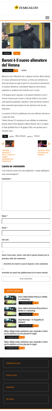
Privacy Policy (11, 375)
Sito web (5, 240)
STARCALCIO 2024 (13, 363)
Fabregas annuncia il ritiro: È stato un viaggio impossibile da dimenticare (8, 155)
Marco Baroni (20, 136)
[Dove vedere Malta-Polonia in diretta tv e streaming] (10, 300)
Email (4, 228)
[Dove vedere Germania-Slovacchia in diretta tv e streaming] (10, 311)
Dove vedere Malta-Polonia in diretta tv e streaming (32, 298)
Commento (7, 179)
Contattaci (10, 387)
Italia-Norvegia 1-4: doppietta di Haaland (30, 320)
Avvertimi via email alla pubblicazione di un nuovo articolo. (25, 273)
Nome (5, 216)
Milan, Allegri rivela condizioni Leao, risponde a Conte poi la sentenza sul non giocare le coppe (25, 332)
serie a (29, 136)
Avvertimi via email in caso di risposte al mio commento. (26, 264)
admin (24, 70)
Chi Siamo (10, 399)
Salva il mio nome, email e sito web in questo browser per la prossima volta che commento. (25, 257)
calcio (17, 53)
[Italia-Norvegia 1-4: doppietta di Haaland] (10, 323)
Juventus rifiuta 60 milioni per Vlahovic (44, 152)
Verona (36, 136)
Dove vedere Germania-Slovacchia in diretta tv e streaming (33, 309)
